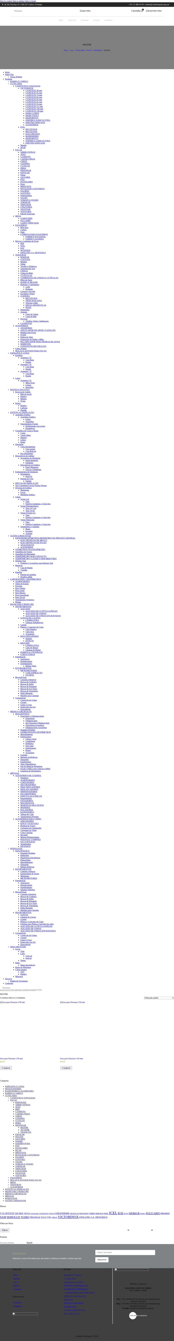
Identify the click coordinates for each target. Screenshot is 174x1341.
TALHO (18, 1162)
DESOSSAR (97, 50)
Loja (71, 50)
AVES (18, 1107)
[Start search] (13, 10)
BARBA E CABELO (14, 1093)
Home (66, 50)
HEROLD (99, 1213)
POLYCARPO (153, 1213)
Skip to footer (30, 1)
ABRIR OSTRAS (22, 1105)
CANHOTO (20, 1112)
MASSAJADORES (13, 1089)
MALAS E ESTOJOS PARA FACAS (25, 1180)
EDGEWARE (35, 1213)
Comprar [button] (6, 1068)
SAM (3, 1217)
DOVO (27, 1213)
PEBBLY (142, 1213)
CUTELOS (20, 1121)
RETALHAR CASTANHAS (27, 1155)
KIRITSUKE (20, 1102)
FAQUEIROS (16, 1178)
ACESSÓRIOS (16, 1187)
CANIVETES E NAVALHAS (22, 1098)
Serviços (96, 20)
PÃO (17, 1146)
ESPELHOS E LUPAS (14, 1086)
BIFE (17, 1109)
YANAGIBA (20, 1175)
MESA (13, 1182)
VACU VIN (46, 1217)
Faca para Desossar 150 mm (71, 1058)
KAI (120, 1213)
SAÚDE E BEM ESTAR (15, 1201)
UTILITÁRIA (21, 1171)
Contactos (108, 20)
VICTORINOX (68, 1217)
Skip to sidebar (19, 1)
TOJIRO (25, 1217)
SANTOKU (20, 1159)
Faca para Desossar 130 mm (11, 1058)
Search (29, 1243)
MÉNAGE (9, 1196)
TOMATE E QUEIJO (24, 1164)
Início (61, 20)
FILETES (19, 1137)
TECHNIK (25, 1130)
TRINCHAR (20, 1169)
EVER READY (44, 1214)
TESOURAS (15, 1185)
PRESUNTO (20, 1153)
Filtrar (5, 1230)
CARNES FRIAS (22, 1114)
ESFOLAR (20, 1134)
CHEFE (18, 1116)
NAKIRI (19, 1141)
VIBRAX (54, 1217)
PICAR (18, 1150)
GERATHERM (62, 1213)
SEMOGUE (13, 1217)
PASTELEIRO (21, 1148)
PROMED (165, 1213)
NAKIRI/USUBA (22, 1143)
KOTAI (126, 1214)
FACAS (88, 50)
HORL (106, 1213)
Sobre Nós (72, 20)
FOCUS (52, 1214)
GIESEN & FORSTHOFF (79, 1213)
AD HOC (19, 1213)
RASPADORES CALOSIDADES (19, 1091)
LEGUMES (20, 1139)
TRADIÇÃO (25, 1132)
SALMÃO (19, 1157)
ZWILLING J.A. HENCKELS (93, 1217)
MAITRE (24, 1127)
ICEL (113, 1213)
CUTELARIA (79, 50)
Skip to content (6, 1)
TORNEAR (20, 1166)
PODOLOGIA (11, 1198)
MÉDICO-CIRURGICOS (15, 1194)
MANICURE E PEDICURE (17, 1191)
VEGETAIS (20, 1173)
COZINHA (20, 1118)
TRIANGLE (35, 1217)
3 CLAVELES (7, 1213)
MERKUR (134, 1213)
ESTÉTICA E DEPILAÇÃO (17, 1189)
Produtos (84, 20)
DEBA (18, 1123)
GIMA (92, 1213)
